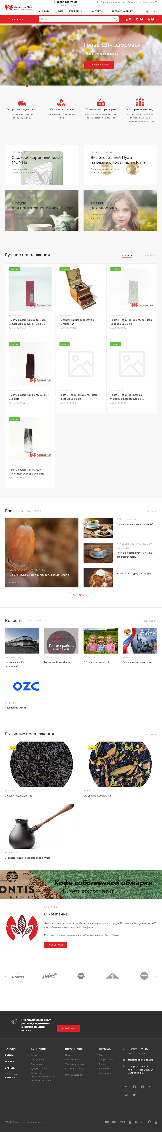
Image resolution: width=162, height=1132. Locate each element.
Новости (35, 1055)
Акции (9, 1055)
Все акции (151, 734)
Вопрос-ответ (106, 1059)
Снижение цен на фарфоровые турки (28, 857)
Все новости (150, 621)
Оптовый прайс (73, 1075)
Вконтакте (126, 1086)
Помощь (69, 1055)
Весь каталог (150, 255)
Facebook (134, 1086)
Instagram (142, 1086)
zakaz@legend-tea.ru (140, 1059)
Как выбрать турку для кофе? (134, 573)
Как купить (105, 1073)
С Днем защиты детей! (97, 662)
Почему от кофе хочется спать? (135, 524)
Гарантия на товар (75, 1068)
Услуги (9, 1061)
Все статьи (151, 511)
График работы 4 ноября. (138, 662)
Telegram (150, 1086)
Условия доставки (74, 1064)
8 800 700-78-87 (67, 1)
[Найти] (115, 19)
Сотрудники (37, 1059)
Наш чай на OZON (15, 707)
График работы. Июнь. (57, 662)
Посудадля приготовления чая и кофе (42, 205)
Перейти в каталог (99, 65)
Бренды (10, 1068)
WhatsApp (134, 1094)
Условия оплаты (73, 1059)
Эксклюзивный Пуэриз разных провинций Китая (119, 160)
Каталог (10, 1048)
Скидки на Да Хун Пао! (19, 795)
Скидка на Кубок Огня (98, 795)
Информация (74, 1048)
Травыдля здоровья (104, 205)
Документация (39, 1068)
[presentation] (5, 976)
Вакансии (36, 1064)
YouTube (126, 1094)
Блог (101, 1055)
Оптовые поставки (41, 1080)
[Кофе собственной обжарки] (81, 884)
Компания (38, 1048)
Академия (104, 1068)
